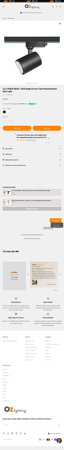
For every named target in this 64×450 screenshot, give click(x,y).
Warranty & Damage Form (10, 341)
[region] (44, 274)
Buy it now (47, 128)
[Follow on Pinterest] (16, 433)
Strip (4, 394)
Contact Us (28, 360)
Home (4, 18)
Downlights (6, 375)
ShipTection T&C (30, 356)
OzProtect (48, 347)
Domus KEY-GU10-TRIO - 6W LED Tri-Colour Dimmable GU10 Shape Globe (31, 200)
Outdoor (5, 372)
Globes (5, 388)
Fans (4, 379)
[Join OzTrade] (32, 1)
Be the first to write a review (32, 238)
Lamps (5, 385)
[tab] (48, 227)
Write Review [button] (56, 220)
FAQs (46, 350)
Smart (4, 391)
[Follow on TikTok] (21, 433)
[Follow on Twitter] (8, 433)
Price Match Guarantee (51, 344)
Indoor (4, 369)
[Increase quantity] (12, 120)
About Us (47, 341)
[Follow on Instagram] (12, 433)
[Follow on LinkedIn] (25, 433)
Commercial (6, 400)
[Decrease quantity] (5, 120)
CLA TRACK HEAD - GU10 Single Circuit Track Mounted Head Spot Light (31, 190)
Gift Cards (48, 356)
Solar (4, 397)
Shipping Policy (29, 341)
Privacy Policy (29, 344)
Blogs (46, 353)
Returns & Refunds (30, 347)
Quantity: (5, 116)
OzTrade (47, 360)
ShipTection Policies (31, 353)
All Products (11, 18)
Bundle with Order (32, 209)
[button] (32, 238)
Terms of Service (30, 350)
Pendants (5, 382)
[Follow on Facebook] (4, 433)
